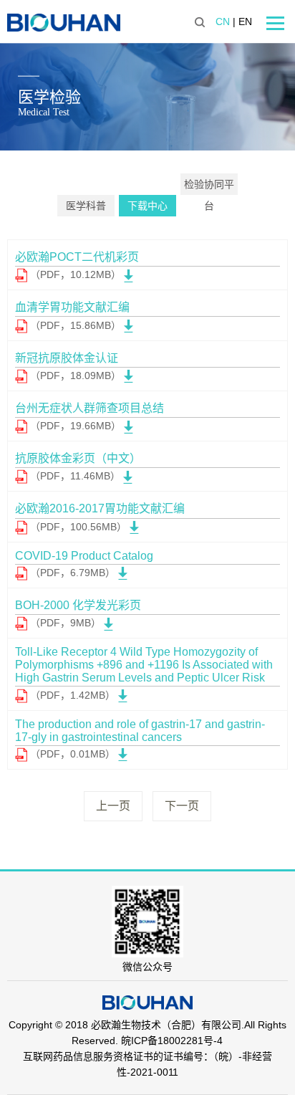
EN (245, 21)
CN (223, 21)
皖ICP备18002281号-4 (172, 1040)
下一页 (182, 806)
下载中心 (147, 205)
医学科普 (86, 205)
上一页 (113, 806)
